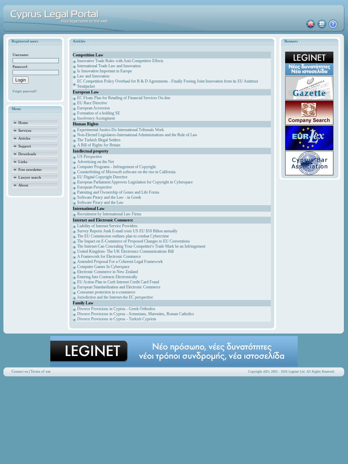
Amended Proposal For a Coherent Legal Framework (120, 261)
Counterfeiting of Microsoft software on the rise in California (126, 171)
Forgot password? (25, 91)
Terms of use (41, 371)
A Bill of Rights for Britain (98, 145)
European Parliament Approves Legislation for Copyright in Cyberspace (135, 182)
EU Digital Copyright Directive (102, 177)
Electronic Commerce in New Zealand (107, 271)
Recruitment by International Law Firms (109, 214)
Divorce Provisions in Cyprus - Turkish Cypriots (116, 319)
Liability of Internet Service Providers (107, 226)
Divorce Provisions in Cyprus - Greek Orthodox (116, 308)
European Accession (93, 108)
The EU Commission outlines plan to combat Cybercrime (123, 236)
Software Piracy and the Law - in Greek (109, 197)
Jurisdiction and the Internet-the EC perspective (115, 297)
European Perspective (94, 187)
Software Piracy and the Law (100, 202)
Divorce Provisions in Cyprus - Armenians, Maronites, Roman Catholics (135, 313)
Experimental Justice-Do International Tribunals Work (120, 129)
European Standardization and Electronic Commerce (118, 287)
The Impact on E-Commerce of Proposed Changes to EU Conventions (133, 241)
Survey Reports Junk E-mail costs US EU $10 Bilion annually (127, 231)
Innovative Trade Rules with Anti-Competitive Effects (120, 60)
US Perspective (89, 156)
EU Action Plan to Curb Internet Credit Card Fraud (118, 282)
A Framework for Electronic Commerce (109, 256)
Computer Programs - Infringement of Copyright (116, 166)
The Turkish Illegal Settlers (99, 140)
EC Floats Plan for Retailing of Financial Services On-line (123, 97)
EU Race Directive (92, 103)
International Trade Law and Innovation (109, 66)
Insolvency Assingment (96, 118)
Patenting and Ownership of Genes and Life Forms (118, 192)
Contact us (20, 371)
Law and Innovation (93, 76)
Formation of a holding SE (98, 113)
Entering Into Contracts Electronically (107, 276)
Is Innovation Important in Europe (104, 71)
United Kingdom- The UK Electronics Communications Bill (125, 251)
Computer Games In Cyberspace (103, 266)
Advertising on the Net (95, 161)
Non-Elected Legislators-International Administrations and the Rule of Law (137, 134)
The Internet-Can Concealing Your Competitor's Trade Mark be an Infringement (141, 246)
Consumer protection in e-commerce (106, 292)
